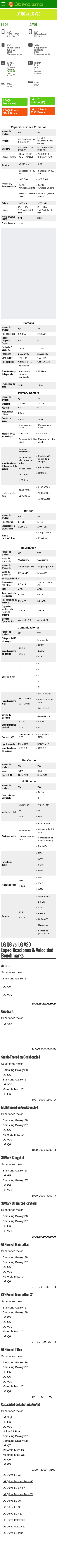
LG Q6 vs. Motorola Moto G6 (18, 1481)
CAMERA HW (11, 72)
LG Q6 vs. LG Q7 (12, 1500)
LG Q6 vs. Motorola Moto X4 (18, 1494)
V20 (34, 24)
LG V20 (41, 138)
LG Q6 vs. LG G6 (12, 1475)
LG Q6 (21, 139)
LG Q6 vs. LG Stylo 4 (14, 1488)
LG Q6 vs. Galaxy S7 (14, 1526)
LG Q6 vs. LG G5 (12, 1507)
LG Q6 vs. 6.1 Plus (13, 1533)
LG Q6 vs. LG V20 (12, 1513)
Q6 (6, 24)
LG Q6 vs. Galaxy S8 (14, 1520)
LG (2, 24)
